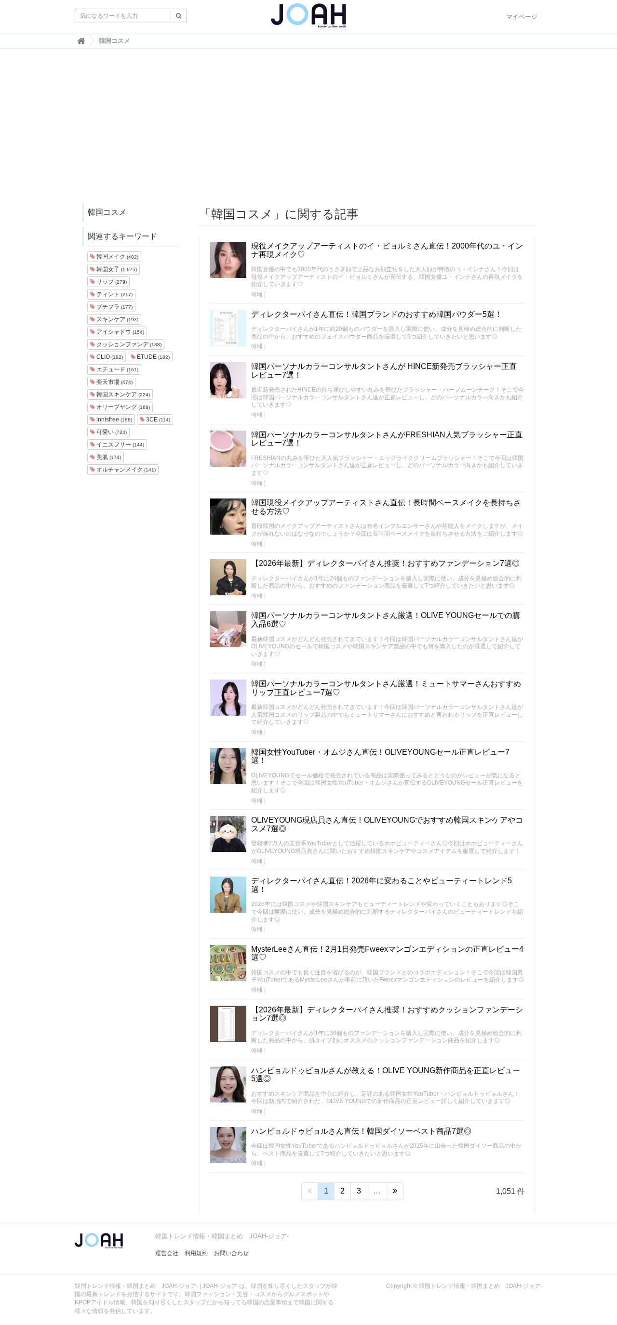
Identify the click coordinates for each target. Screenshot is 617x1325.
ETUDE (152, 357)
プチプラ (114, 306)
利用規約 (196, 1253)
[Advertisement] (308, 130)
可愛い (111, 432)
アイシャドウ (119, 331)
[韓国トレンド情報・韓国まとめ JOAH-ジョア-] (308, 19)
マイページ (521, 16)
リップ (111, 281)
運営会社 (166, 1253)
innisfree (113, 419)
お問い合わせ (231, 1253)
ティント (114, 294)
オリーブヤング (122, 407)
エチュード (116, 369)
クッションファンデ (128, 344)
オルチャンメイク (125, 469)
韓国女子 (116, 269)
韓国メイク (116, 256)
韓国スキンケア (122, 394)
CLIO (109, 357)
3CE (157, 419)
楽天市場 (114, 382)
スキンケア (116, 319)
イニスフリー (119, 444)
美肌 (108, 457)
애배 (257, 294)
